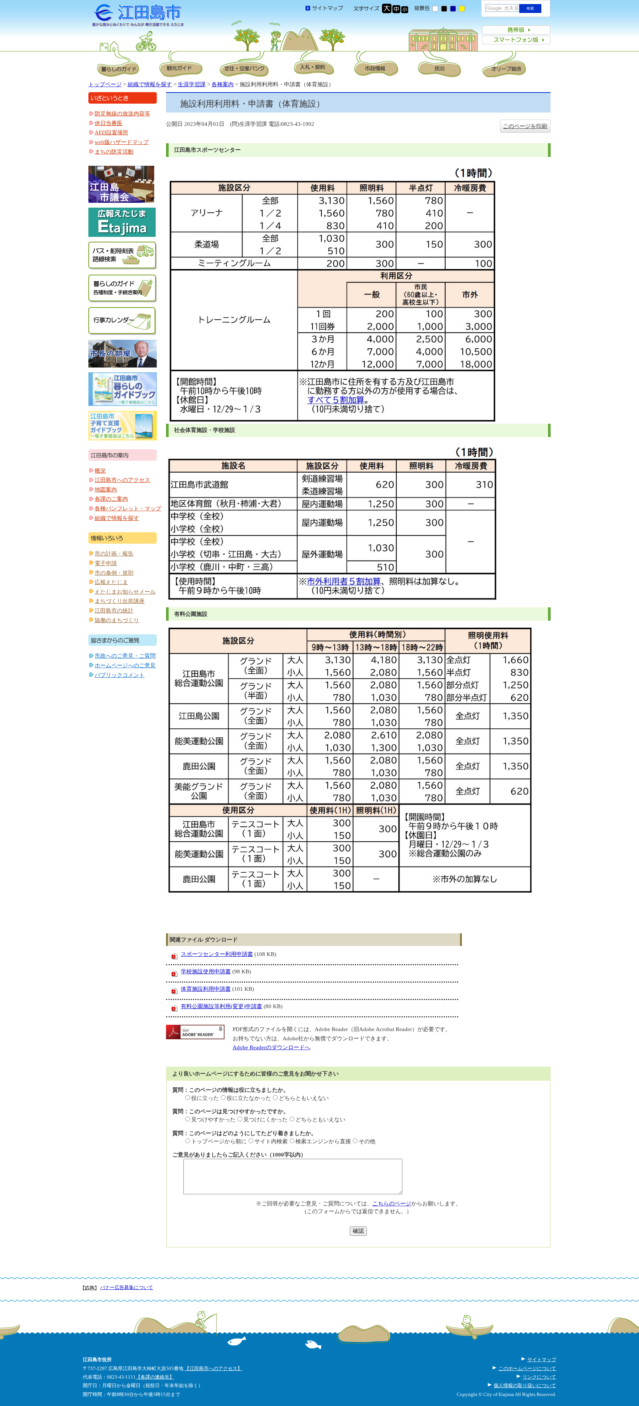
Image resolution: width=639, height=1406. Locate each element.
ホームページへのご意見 (125, 665)
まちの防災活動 (114, 152)
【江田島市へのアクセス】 (213, 1368)
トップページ (105, 84)
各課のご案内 (111, 499)
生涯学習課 (192, 84)
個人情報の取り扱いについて (525, 1385)
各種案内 (223, 84)
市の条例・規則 (114, 573)
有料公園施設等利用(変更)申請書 (221, 1006)
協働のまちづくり (117, 620)
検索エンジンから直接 (323, 1141)
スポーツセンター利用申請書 (217, 954)
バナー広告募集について (126, 1287)
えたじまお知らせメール (125, 592)
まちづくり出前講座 (120, 601)
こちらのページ (391, 1204)
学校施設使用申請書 (206, 971)
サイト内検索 (271, 1141)
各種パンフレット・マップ (128, 508)
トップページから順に (219, 1141)
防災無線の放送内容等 (122, 114)
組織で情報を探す (150, 84)
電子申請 (106, 563)
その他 (367, 1141)
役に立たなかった (249, 1098)
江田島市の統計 (114, 611)
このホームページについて (527, 1368)
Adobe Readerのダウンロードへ (271, 1047)
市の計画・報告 (114, 554)
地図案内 (106, 490)
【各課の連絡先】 (155, 1377)
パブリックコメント (120, 675)
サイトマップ (541, 1359)
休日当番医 (108, 123)
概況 (100, 471)
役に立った (205, 1098)
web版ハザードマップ (122, 142)
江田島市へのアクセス (122, 480)
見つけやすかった (213, 1120)
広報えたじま (111, 582)
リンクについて (539, 1377)
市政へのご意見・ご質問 (125, 656)
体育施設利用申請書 (206, 989)
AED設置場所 (111, 132)
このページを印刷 (525, 126)
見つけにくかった (265, 1120)
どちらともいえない (304, 1098)
